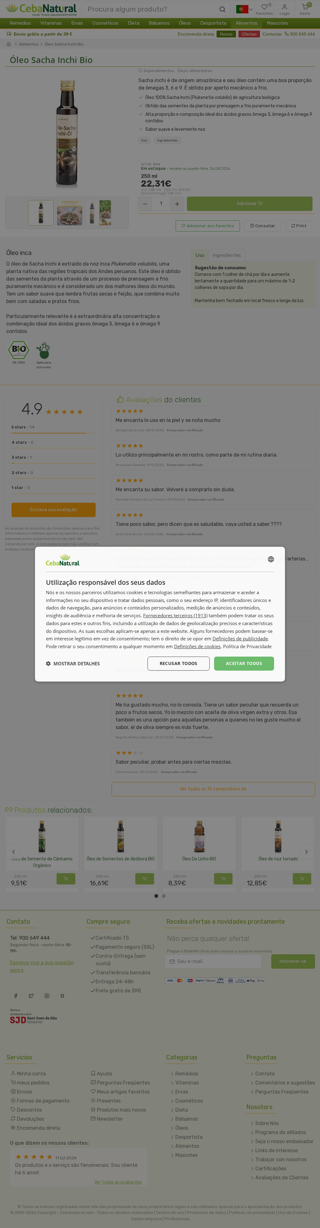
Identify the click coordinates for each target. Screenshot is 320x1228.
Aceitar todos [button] (244, 663)
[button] (73, 663)
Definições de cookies (197, 646)
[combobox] (271, 559)
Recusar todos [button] (179, 663)
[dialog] (160, 613)
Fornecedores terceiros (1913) (175, 615)
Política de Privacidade (247, 646)
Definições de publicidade (240, 638)
